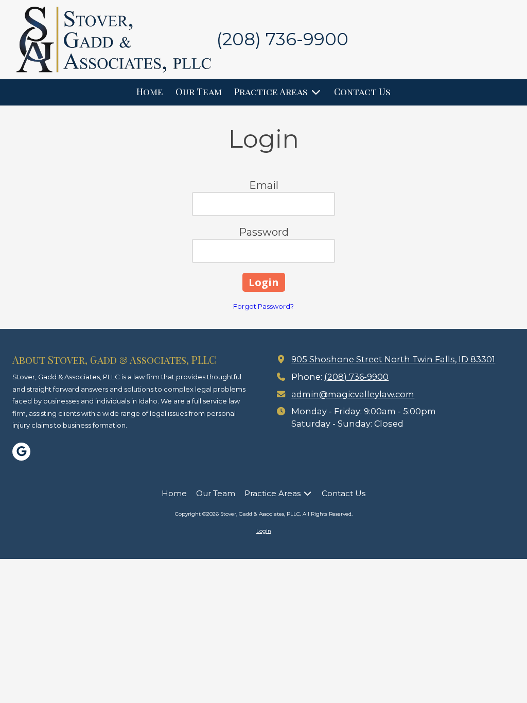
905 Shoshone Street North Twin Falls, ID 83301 (393, 359)
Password (264, 232)
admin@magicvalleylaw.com (352, 394)
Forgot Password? (263, 306)
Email (263, 185)
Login (263, 531)
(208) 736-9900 (356, 377)
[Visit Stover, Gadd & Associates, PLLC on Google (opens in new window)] (21, 452)
